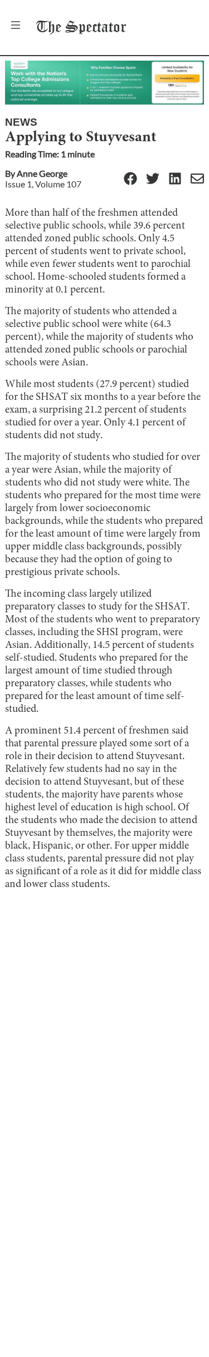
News (21, 122)
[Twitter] (152, 179)
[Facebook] (130, 179)
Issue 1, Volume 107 (43, 184)
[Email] (197, 179)
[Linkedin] (175, 179)
